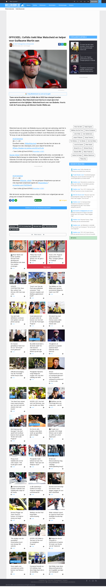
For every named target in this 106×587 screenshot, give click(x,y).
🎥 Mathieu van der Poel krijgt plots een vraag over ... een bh (55, 403)
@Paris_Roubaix (18, 148)
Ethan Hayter (88, 144)
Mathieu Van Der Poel (77, 130)
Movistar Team (37, 226)
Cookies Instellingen (52, 582)
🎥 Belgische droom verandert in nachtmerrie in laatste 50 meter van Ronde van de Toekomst (56, 542)
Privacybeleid (58, 580)
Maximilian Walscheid (51, 226)
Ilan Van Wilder (92, 141)
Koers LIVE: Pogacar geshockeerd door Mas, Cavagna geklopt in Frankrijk (87, 58)
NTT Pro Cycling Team (25, 226)
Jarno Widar (77, 134)
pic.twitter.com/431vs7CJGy (34, 148)
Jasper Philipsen (77, 137)
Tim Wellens (73, 141)
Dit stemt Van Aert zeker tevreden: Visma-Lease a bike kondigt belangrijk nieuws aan (55, 320)
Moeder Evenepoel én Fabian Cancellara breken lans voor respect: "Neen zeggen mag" (82, 213)
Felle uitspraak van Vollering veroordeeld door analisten (81, 170)
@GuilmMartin (43, 183)
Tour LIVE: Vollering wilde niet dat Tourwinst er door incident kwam (82, 190)
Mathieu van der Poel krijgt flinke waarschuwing (36, 514)
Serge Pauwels (89, 137)
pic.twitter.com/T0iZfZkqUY (22, 185)
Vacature (65, 580)
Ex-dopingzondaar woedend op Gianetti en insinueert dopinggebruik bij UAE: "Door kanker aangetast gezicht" (80, 204)
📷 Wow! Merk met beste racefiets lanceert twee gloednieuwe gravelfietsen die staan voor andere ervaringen (18, 260)
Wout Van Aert (78, 126)
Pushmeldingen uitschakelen (67, 582)
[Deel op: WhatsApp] (65, 44)
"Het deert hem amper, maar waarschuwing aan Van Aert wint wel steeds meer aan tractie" (18, 405)
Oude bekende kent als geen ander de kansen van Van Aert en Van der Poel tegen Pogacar (37, 320)
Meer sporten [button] (13, 1)
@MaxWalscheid (30, 143)
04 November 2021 (19, 45)
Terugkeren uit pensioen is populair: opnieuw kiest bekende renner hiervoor (55, 347)
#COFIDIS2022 (18, 139)
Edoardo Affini (77, 151)
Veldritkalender (20, 9)
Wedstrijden (52, 5)
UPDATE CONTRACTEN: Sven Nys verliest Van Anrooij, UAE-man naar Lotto (18, 290)
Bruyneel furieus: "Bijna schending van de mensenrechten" (82, 220)
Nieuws (28, 5)
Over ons (50, 580)
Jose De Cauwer (78, 144)
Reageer (28, 45)
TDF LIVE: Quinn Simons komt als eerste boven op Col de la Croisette (83, 233)
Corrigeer (64, 200)
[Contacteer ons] (84, 1)
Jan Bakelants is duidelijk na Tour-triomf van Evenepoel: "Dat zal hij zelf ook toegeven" (83, 226)
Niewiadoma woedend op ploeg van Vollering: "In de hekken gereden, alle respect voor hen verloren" (82, 183)
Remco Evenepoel (90, 130)
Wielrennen (42, 5)
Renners (71, 5)
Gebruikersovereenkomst (38, 582)
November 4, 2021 (38, 151)
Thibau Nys (83, 159)
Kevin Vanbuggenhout (20, 44)
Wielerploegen (63, 5)
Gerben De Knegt (77, 155)
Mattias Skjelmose (89, 155)
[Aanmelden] (44, 226)
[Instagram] (81, 1)
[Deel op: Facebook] (59, 44)
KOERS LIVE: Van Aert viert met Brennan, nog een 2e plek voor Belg (37, 403)
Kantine (35, 5)
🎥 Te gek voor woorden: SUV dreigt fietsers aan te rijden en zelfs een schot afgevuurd (55, 433)
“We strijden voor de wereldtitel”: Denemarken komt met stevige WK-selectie (17, 542)
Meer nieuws (38, 234)
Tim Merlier (82, 141)
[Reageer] (24, 268)
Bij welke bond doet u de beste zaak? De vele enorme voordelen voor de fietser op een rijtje (37, 347)
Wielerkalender (9, 9)
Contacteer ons (43, 580)
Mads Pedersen (88, 151)
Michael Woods (88, 148)
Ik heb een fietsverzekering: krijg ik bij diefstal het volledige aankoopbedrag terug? (56, 462)
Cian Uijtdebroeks (87, 134)
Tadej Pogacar (88, 126)
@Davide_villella (25, 180)
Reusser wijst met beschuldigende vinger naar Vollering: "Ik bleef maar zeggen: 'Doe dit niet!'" (82, 196)
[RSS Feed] (88, 1)
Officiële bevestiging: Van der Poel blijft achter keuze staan (17, 373)
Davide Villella (14, 155)
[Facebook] (74, 1)
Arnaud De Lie (78, 148)
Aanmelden (94, 1)
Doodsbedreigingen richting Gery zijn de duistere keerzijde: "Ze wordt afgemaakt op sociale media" (83, 176)
